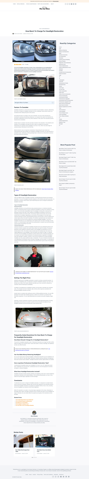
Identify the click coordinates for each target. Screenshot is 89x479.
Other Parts (61, 92)
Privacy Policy (40, 474)
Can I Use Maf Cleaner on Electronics (24, 401)
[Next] (53, 445)
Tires (60, 108)
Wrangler (61, 123)
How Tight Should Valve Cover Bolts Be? (24, 399)
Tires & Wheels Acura (63, 112)
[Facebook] (65, 4)
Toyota (60, 119)
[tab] (34, 457)
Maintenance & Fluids (63, 83)
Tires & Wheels (62, 111)
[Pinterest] (73, 4)
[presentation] (23, 441)
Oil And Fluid (61, 89)
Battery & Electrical (63, 50)
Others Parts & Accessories (64, 94)
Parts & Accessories (63, 95)
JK (59, 76)
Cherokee (61, 58)
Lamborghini (61, 80)
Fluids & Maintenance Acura (65, 67)
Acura (60, 47)
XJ (59, 125)
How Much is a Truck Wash (22, 402)
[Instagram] (69, 4)
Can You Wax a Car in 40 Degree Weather (25, 405)
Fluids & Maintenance (63, 65)
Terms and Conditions (48, 474)
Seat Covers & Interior (63, 105)
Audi (60, 48)
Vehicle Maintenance (31, 3)
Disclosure (61, 474)
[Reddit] (69, 477)
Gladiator (61, 69)
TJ (59, 117)
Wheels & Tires (62, 122)
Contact (34, 474)
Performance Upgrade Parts (65, 101)
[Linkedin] (75, 4)
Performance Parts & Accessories (66, 100)
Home (14, 3)
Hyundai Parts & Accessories (65, 72)
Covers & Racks (62, 61)
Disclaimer (56, 474)
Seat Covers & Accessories (64, 103)
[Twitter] (67, 4)
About (52, 3)
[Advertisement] (44, 18)
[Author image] (13, 33)
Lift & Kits (61, 81)
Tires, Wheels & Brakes (64, 116)
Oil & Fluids (61, 87)
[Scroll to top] (86, 477)
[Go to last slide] (15, 445)
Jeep (60, 75)
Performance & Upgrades (64, 98)
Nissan (60, 86)
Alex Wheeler (20, 33)
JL (59, 78)
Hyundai (61, 70)
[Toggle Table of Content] (52, 103)
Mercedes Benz (62, 84)
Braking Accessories (63, 54)
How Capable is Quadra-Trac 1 (22, 403)
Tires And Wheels (62, 114)
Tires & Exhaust (62, 109)
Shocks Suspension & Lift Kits (65, 106)
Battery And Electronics (64, 51)
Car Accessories (62, 56)
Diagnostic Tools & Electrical (65, 62)
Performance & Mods (63, 97)
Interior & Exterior (62, 73)
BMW (60, 53)
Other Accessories (63, 90)
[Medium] (71, 4)
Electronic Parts (62, 64)
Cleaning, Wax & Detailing (64, 59)
